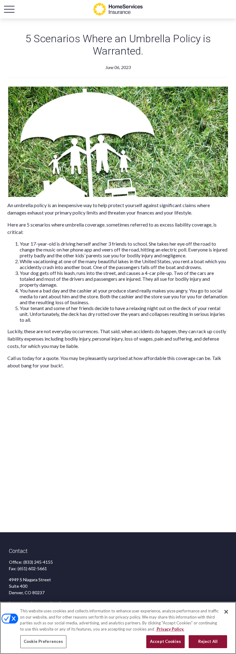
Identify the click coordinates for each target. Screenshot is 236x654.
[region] (118, 628)
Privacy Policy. (170, 629)
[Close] (226, 612)
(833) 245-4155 (38, 562)
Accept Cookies (165, 641)
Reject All (208, 641)
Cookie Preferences (43, 641)
